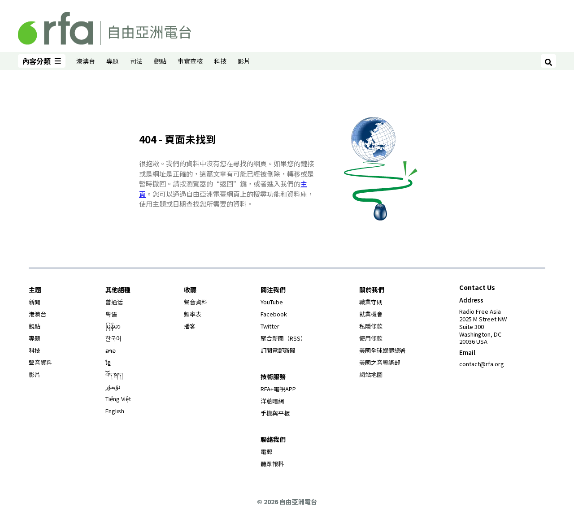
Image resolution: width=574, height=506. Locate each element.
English (114, 411)
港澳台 (85, 60)
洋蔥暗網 (272, 401)
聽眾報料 (272, 463)
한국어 (113, 338)
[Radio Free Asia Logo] (104, 27)
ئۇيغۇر (113, 386)
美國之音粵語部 (379, 362)
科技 (220, 60)
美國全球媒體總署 (382, 350)
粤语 (111, 314)
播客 (190, 326)
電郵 (266, 451)
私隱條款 (371, 326)
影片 (244, 60)
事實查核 (190, 60)
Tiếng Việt (118, 398)
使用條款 (371, 338)
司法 (136, 60)
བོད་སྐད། (114, 374)
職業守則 (371, 302)
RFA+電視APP (278, 389)
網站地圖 (371, 374)
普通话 (114, 302)
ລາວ (110, 350)
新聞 (34, 302)
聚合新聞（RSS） (283, 338)
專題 (112, 60)
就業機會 (371, 314)
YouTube (272, 302)
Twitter (270, 326)
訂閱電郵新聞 (278, 350)
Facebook (274, 314)
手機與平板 (275, 413)
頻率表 (192, 314)
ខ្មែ (108, 362)
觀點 (160, 60)
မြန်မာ (113, 326)
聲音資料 (40, 362)
